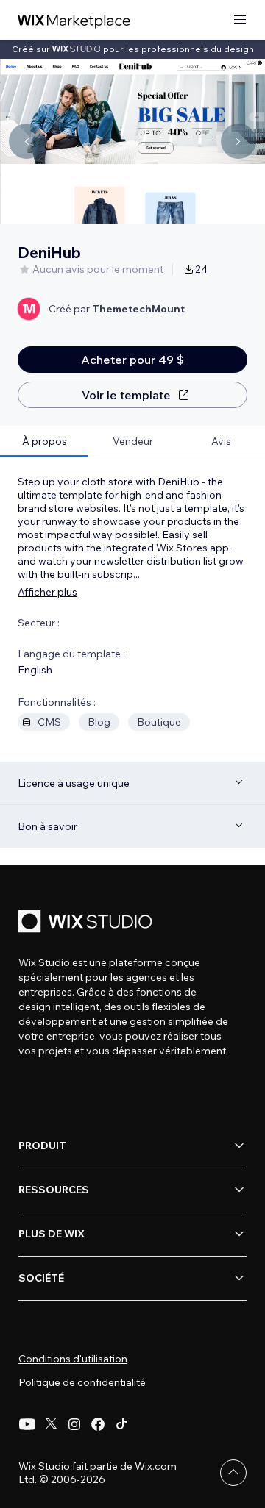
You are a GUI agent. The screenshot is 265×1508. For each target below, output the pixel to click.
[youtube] (27, 1424)
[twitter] (51, 1424)
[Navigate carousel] (26, 141)
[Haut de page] (233, 1472)
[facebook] (98, 1424)
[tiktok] (121, 1424)
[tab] (44, 441)
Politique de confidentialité (82, 1382)
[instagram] (74, 1424)
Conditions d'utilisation (72, 1358)
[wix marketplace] (74, 20)
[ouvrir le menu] (240, 20)
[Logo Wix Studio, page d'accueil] (87, 923)
